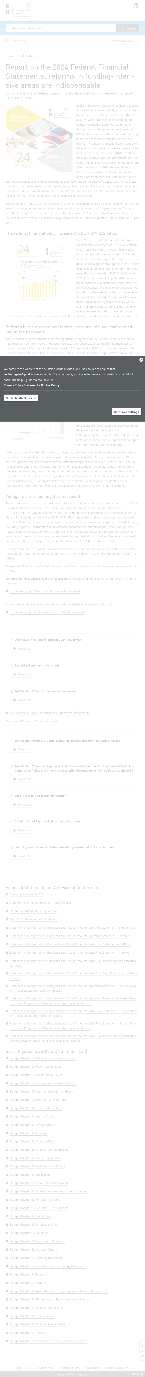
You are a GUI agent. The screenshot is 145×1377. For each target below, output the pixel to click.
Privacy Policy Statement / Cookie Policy (31, 385)
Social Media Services (21, 398)
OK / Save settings (126, 411)
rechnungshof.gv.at (17, 374)
